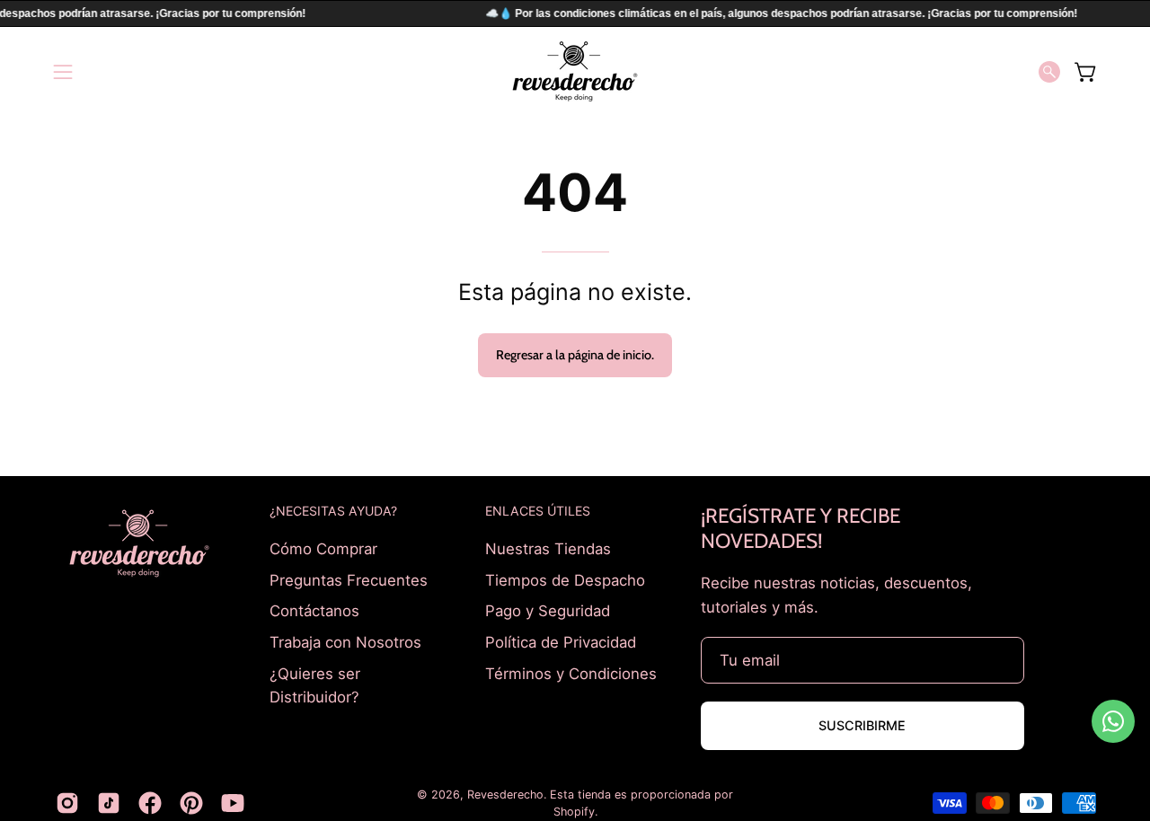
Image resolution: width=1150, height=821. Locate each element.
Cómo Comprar (323, 549)
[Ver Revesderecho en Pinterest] (191, 803)
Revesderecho (505, 794)
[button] (1049, 72)
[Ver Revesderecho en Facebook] (150, 803)
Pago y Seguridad (547, 611)
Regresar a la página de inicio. (575, 355)
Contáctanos (314, 611)
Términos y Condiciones (571, 673)
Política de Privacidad (560, 641)
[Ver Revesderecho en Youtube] (232, 803)
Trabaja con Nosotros (345, 641)
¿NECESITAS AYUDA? (333, 510)
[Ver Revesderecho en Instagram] (67, 803)
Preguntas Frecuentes (349, 579)
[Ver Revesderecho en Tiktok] (108, 803)
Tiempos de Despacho (565, 579)
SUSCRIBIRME (862, 725)
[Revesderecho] (575, 71)
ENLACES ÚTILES (537, 510)
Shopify (574, 811)
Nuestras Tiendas (548, 549)
